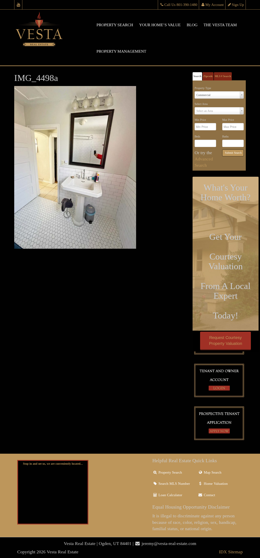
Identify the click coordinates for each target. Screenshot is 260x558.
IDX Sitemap (231, 551)
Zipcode (208, 76)
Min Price (200, 119)
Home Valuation (215, 484)
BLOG (192, 25)
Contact (209, 495)
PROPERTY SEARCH (114, 25)
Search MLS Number (173, 484)
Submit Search (233, 152)
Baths (225, 136)
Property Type (203, 88)
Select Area (201, 104)
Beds (197, 136)
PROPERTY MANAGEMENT (121, 51)
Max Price (228, 119)
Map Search (212, 472)
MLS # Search (223, 76)
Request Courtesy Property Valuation (225, 340)
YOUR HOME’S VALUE (160, 25)
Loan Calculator (169, 495)
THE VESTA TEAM (220, 25)
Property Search (169, 472)
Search (197, 76)
